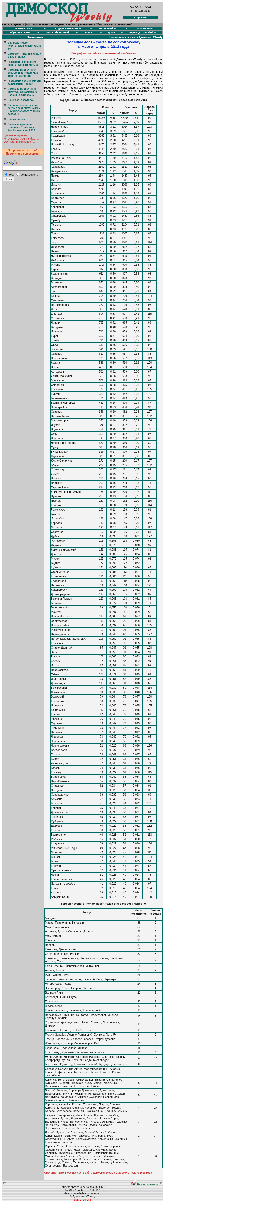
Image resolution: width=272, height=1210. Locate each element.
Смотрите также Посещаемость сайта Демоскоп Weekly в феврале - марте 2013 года (98, 1172)
